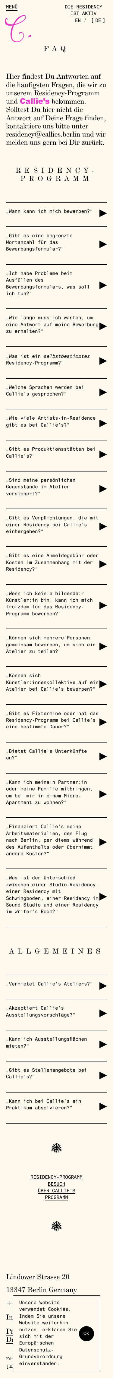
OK (86, 1333)
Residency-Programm (56, 1177)
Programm (56, 1198)
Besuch (56, 1184)
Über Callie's (56, 1191)
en (78, 21)
